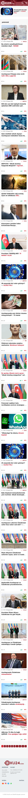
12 (22, 746)
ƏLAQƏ (4, 774)
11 (19, 746)
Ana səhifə (4, 770)
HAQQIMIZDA (5, 772)
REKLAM (4, 776)
